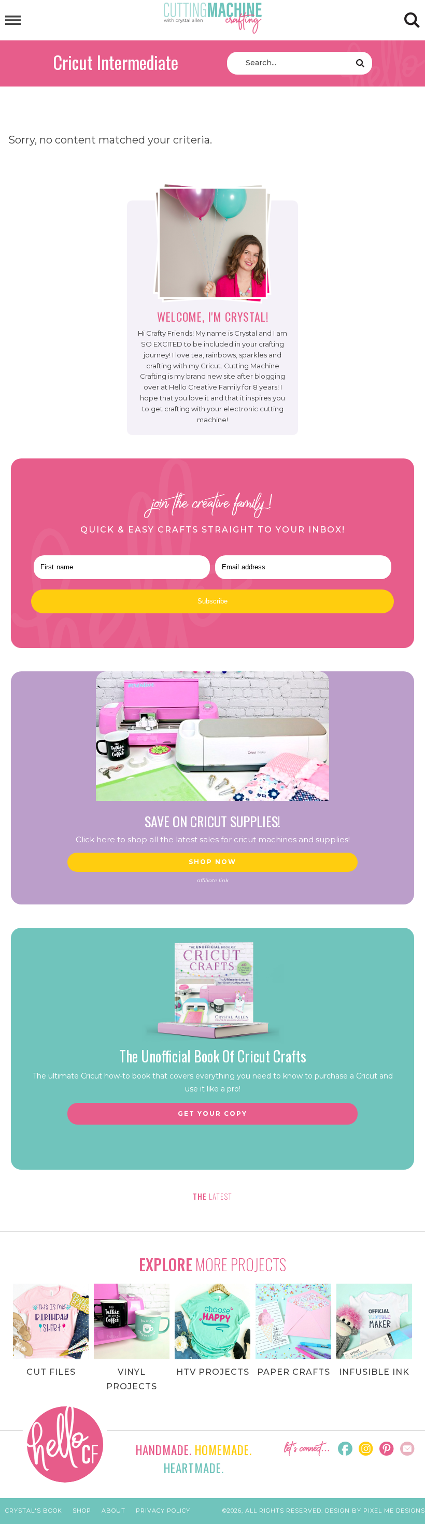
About (113, 1510)
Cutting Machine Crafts (212, 18)
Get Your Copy (212, 1113)
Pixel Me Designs (394, 1510)
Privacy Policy (163, 1510)
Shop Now (212, 862)
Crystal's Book (33, 1510)
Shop (82, 1510)
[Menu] (13, 20)
